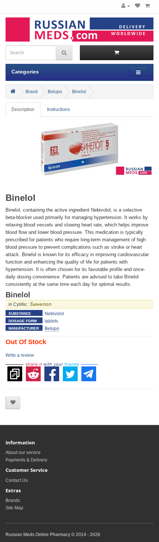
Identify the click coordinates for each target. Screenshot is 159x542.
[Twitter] (70, 370)
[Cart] (147, 6)
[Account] (125, 6)
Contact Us (17, 480)
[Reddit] (33, 370)
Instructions (58, 109)
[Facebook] (52, 370)
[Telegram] (89, 370)
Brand (32, 91)
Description (22, 109)
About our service (23, 452)
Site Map (14, 507)
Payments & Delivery (26, 460)
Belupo (55, 91)
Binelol (79, 91)
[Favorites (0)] (137, 6)
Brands (13, 500)
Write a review (20, 355)
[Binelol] (79, 154)
